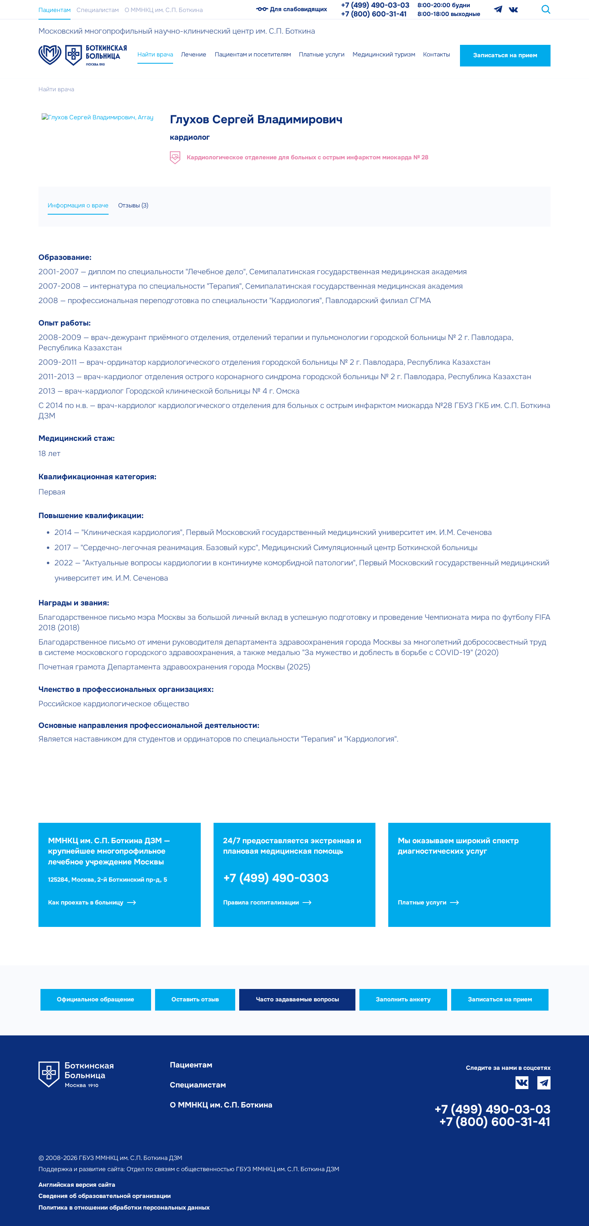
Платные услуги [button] (322, 54)
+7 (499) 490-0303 (276, 878)
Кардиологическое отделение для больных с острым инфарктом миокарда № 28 (307, 157)
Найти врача (155, 54)
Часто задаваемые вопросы (297, 999)
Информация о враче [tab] (78, 205)
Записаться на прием (505, 55)
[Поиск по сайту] (546, 9)
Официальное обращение (95, 999)
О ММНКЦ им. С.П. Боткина (164, 10)
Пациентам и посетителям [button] (253, 54)
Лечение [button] (193, 54)
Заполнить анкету (403, 999)
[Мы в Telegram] (498, 9)
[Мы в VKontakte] (513, 9)
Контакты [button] (436, 54)
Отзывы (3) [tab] (133, 205)
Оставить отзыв (195, 999)
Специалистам (98, 10)
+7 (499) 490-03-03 (375, 5)
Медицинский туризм (384, 54)
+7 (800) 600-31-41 (374, 14)
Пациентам (54, 10)
